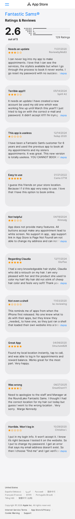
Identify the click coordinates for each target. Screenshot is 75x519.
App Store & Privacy (40, 510)
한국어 (29, 495)
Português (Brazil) (44, 495)
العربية (28, 492)
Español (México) (13, 492)
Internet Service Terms (16, 510)
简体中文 (51, 492)
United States (11, 487)
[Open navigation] (6, 4)
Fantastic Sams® (22, 14)
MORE (63, 73)
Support (27, 513)
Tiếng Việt (9, 498)
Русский (39, 492)
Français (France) (13, 495)
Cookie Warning (12, 513)
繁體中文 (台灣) (26, 498)
